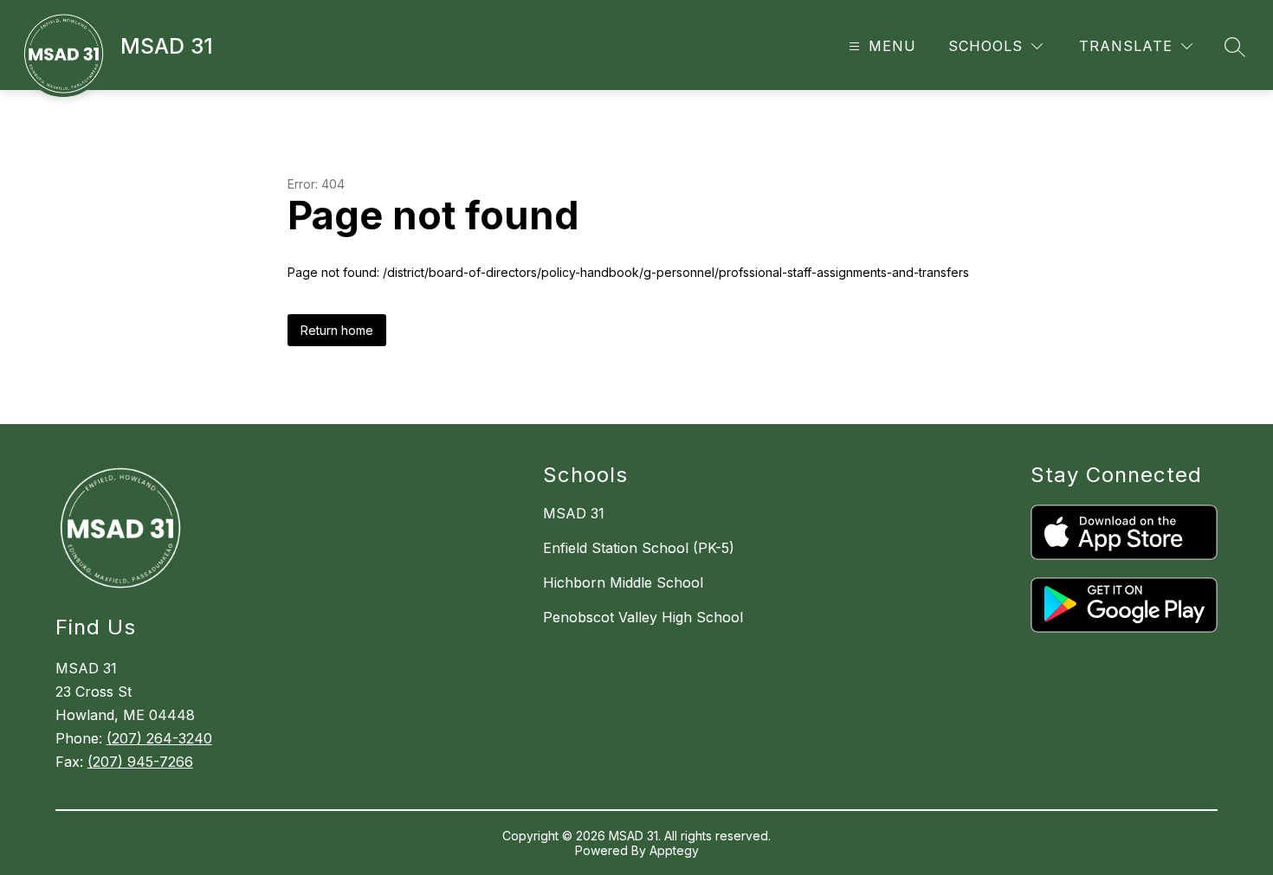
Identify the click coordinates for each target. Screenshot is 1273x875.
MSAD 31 (573, 513)
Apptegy (674, 850)
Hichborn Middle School (623, 582)
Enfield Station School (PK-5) (638, 548)
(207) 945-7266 (140, 761)
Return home (336, 330)
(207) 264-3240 (159, 738)
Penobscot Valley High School (643, 617)
